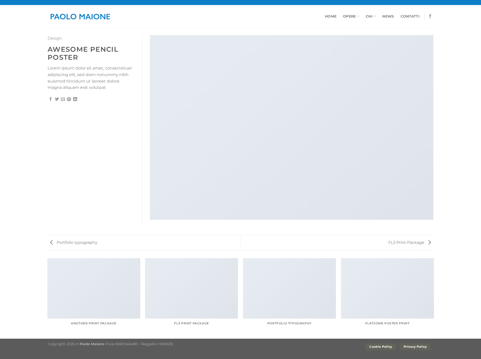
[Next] (433, 298)
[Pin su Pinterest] (69, 99)
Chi (369, 16)
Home (330, 16)
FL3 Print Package (406, 242)
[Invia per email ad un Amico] (63, 99)
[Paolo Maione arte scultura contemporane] (80, 16)
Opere (349, 16)
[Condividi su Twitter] (57, 99)
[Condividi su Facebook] (51, 99)
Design (55, 38)
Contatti (410, 16)
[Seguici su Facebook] (430, 16)
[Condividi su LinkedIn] (75, 99)
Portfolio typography (76, 242)
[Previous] (47, 298)
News (388, 16)
